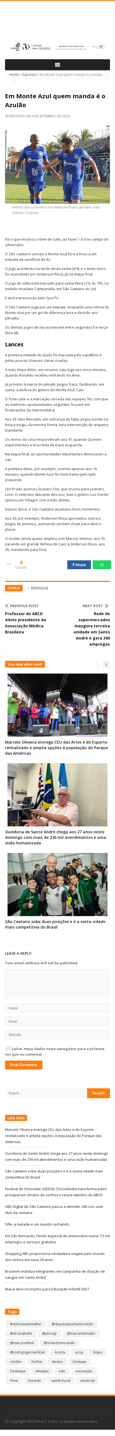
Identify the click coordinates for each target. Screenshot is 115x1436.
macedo (34, 1380)
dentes (57, 1361)
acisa (79, 1352)
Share (80, 564)
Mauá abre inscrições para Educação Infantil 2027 (47, 1289)
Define (37, 1361)
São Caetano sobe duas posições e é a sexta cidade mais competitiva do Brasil (55, 924)
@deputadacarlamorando (72, 1324)
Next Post (93, 605)
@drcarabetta (21, 1333)
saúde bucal (60, 1380)
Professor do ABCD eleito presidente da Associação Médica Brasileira (25, 623)
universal (87, 1380)
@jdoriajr (49, 1333)
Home (14, 74)
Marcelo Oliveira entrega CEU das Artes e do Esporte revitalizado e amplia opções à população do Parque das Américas (56, 747)
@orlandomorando (59, 1342)
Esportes (29, 74)
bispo (97, 1352)
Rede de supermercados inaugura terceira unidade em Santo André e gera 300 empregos (91, 629)
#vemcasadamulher (26, 1324)
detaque (42, 1371)
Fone (14, 1380)
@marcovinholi (22, 1342)
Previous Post (24, 605)
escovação (83, 1371)
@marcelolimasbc (81, 1333)
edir (62, 1371)
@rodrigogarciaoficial (27, 1352)
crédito (15, 1361)
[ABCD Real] (57, 24)
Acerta (60, 1352)
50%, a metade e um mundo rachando (37, 1224)
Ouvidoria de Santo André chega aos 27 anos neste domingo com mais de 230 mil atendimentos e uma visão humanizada (55, 837)
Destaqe (79, 1361)
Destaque (39, 588)
